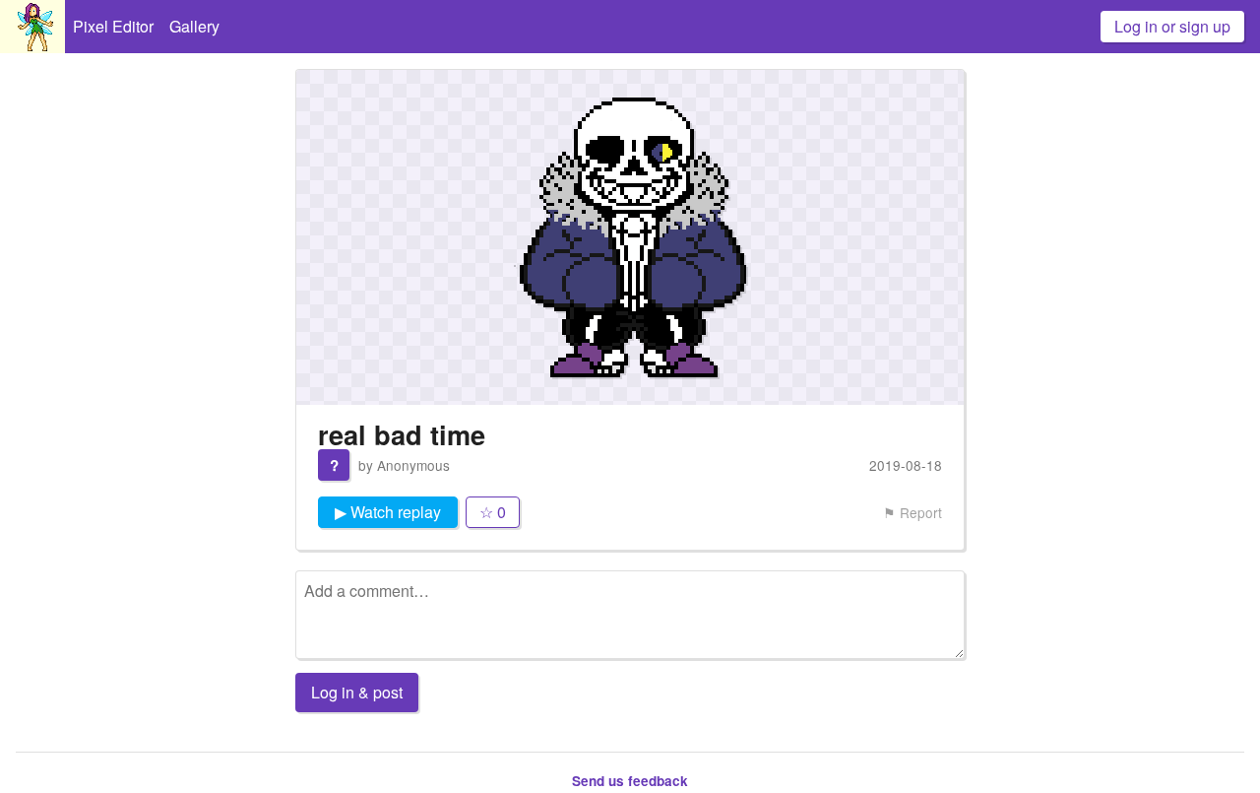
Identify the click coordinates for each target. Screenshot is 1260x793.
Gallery (194, 26)
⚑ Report (912, 512)
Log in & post (357, 692)
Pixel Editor (113, 26)
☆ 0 (492, 511)
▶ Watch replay (388, 511)
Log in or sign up (1172, 26)
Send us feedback (630, 780)
